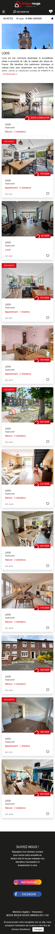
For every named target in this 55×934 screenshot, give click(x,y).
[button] (27, 882)
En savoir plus (9, 74)
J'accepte (38, 929)
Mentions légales (21, 912)
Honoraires (37, 912)
